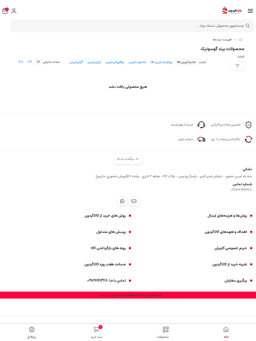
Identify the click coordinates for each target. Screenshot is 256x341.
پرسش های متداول (111, 231)
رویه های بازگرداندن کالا (108, 248)
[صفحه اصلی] (240, 39)
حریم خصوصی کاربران (230, 248)
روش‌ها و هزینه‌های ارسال (227, 215)
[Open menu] (250, 11)
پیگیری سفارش (235, 280)
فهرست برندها (222, 39)
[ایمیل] (134, 201)
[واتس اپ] (122, 201)
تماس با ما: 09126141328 (106, 280)
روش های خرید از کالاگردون (105, 215)
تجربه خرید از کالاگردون (229, 264)
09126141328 (241, 190)
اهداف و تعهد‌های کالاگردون (226, 231)
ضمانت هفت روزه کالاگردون (105, 264)
